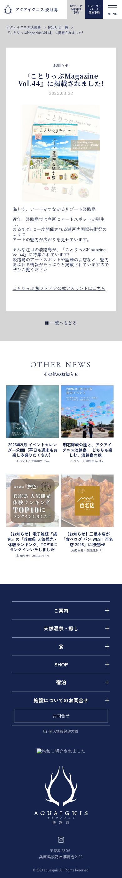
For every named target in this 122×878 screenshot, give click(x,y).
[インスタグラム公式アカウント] (61, 839)
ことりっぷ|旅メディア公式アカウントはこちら (59, 288)
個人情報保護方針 (63, 731)
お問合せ (61, 715)
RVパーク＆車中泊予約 (76, 9)
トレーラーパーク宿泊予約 (94, 9)
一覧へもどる (63, 323)
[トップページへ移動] (61, 795)
